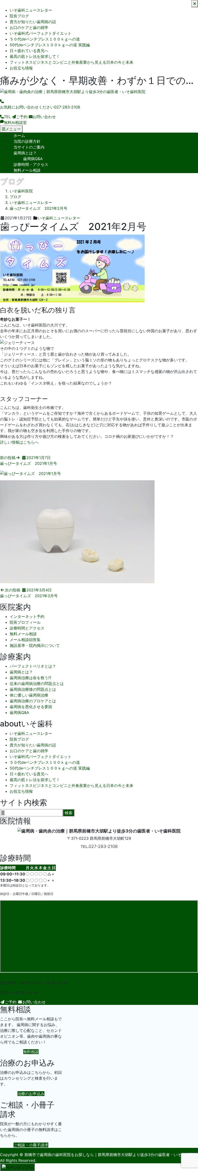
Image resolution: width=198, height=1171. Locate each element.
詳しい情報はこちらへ (19, 442)
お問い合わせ (34, 1002)
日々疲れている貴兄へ (29, 50)
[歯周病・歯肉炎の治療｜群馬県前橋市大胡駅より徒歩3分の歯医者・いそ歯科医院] (72, 92)
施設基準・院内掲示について (35, 645)
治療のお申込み (30, 1093)
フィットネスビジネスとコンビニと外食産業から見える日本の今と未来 (71, 62)
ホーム (19, 135)
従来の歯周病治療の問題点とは (37, 683)
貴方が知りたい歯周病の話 (33, 21)
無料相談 (31, 1051)
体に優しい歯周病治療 (29, 695)
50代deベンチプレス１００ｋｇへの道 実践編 (50, 44)
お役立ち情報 (21, 68)
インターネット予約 (27, 616)
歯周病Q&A (33, 158)
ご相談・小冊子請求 (31, 1145)
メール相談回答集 (25, 639)
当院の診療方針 (27, 141)
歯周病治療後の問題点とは (33, 689)
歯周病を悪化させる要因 (31, 706)
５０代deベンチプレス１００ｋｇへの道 (45, 39)
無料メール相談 (27, 170)
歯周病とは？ (25, 152)
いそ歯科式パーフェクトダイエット (40, 33)
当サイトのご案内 (29, 147)
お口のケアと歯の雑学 (29, 27)
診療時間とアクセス (27, 628)
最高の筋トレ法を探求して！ (35, 56)
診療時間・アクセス (31, 164)
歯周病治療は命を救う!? (30, 677)
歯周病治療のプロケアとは (33, 700)
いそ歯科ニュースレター (31, 10)
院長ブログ (19, 16)
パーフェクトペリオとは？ (33, 666)
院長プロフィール (25, 622)
